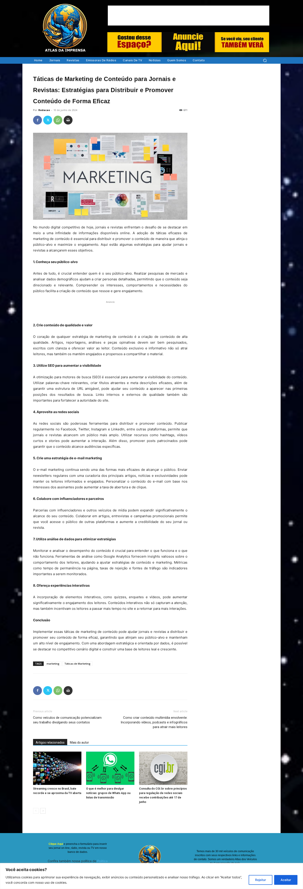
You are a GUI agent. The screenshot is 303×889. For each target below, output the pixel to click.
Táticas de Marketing (77, 663)
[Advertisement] (188, 16)
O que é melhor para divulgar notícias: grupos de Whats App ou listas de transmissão (108, 793)
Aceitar (286, 880)
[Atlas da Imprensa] (65, 28)
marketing (53, 663)
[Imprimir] (68, 120)
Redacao (44, 110)
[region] (151, 876)
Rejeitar (260, 880)
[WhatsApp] (57, 120)
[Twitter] (47, 120)
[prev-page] (36, 811)
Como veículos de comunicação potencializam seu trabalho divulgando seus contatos (67, 720)
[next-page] (43, 811)
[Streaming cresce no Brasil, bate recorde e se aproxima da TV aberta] (57, 768)
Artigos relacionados (50, 742)
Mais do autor (79, 742)
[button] (265, 60)
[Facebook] (37, 120)
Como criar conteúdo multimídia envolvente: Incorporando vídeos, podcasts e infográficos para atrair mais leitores (154, 722)
